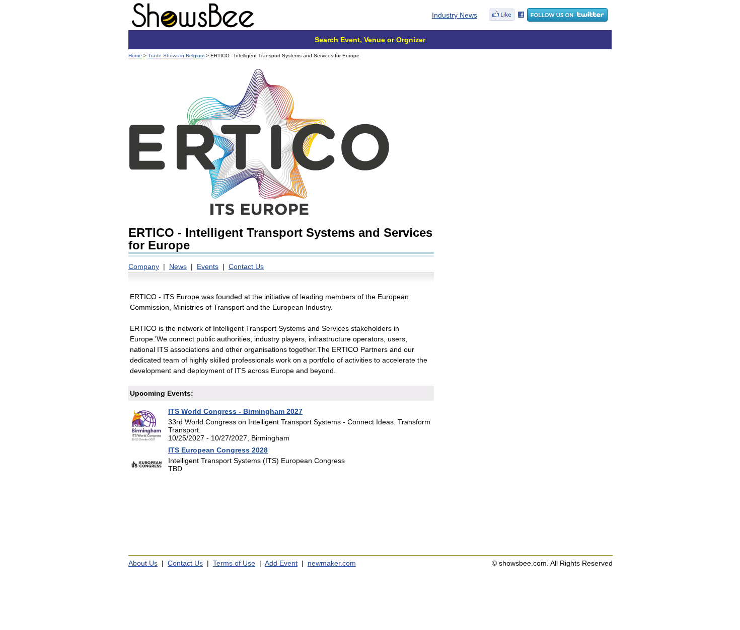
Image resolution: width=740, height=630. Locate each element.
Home (135, 55)
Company (143, 266)
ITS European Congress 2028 (218, 450)
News (178, 266)
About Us (143, 563)
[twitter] (567, 19)
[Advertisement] (527, 131)
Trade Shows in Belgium (176, 55)
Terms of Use (234, 563)
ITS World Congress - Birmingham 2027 (235, 411)
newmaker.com (332, 563)
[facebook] (506, 19)
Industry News (454, 15)
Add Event (281, 563)
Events (207, 266)
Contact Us (246, 266)
